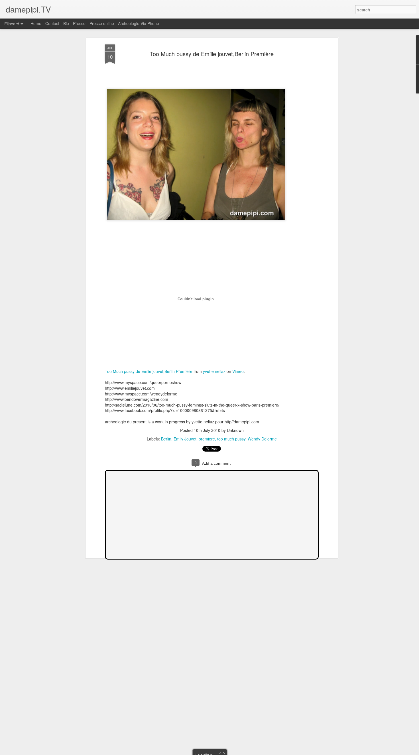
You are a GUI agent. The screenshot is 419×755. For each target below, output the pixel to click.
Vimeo (238, 371)
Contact (52, 23)
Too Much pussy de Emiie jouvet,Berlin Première (148, 371)
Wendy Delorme (262, 439)
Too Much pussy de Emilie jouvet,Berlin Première (212, 54)
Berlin (166, 439)
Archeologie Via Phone (138, 23)
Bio (66, 23)
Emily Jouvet (185, 439)
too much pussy (231, 439)
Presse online (102, 23)
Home (35, 23)
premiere (207, 439)
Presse (79, 23)
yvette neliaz (214, 371)
